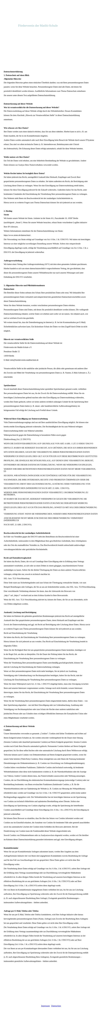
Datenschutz (56, 1006)
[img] (51, 12)
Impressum (45, 1006)
